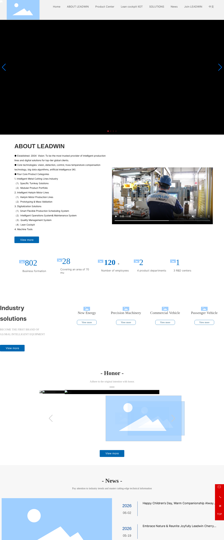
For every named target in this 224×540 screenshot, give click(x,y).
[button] (108, 131)
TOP (219, 514)
